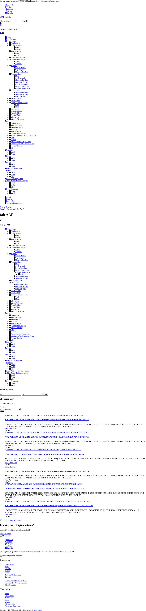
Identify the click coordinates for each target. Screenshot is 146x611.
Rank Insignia (16, 239)
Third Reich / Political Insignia (17, 373)
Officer (17, 235)
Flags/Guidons (16, 305)
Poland (8, 348)
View (6, 428)
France (8, 354)
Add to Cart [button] (12, 428)
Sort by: (3, 407)
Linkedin (9, 13)
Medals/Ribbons (16, 303)
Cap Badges (15, 231)
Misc (12, 340)
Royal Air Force (16, 328)
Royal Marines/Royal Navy (21, 334)
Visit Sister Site (5, 534)
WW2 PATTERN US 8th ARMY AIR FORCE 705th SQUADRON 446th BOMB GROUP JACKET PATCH (47, 420)
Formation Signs (17, 319)
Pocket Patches (20, 256)
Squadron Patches (21, 278)
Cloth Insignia (20, 266)
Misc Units (15, 301)
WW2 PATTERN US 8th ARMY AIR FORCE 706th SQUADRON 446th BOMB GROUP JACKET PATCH (47, 437)
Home (2, 209)
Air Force (18, 252)
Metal (17, 241)
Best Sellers (9, 598)
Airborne (14, 254)
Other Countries (12, 381)
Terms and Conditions (12, 606)
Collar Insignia (16, 233)
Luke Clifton (38, 610)
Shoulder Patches (21, 260)
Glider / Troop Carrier (23, 272)
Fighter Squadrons (22, 270)
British (8, 313)
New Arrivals (9, 596)
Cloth (17, 243)
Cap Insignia (19, 258)
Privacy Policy (10, 604)
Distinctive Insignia (18, 245)
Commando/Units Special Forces (22, 336)
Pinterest (9, 11)
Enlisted (18, 237)
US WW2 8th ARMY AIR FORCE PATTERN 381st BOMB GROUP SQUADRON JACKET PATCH (44, 489)
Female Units (15, 307)
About (7, 600)
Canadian (9, 342)
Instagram (9, 9)
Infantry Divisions (17, 311)
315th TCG (24, 274)
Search (24, 21)
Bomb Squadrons (21, 268)
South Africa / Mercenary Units (17, 371)
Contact (7, 602)
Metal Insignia (20, 289)
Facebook (9, 5)
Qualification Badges (18, 248)
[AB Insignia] (5, 17)
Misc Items (15, 309)
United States (11, 229)
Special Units (15, 293)
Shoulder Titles (16, 317)
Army (17, 250)
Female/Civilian (16, 338)
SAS (12, 330)
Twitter (9, 7)
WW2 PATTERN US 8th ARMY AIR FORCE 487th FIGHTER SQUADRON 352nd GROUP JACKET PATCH (49, 506)
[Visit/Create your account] (1, 33)
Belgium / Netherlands (14, 361)
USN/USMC (15, 282)
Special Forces (16, 291)
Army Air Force (16, 262)
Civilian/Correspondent (19, 295)
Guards (13, 332)
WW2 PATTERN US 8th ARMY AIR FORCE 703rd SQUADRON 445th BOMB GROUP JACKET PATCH (47, 471)
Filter (45, 394)
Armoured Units (16, 280)
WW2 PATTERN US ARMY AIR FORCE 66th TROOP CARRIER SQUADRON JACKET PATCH (44, 454)
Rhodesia (9, 363)
